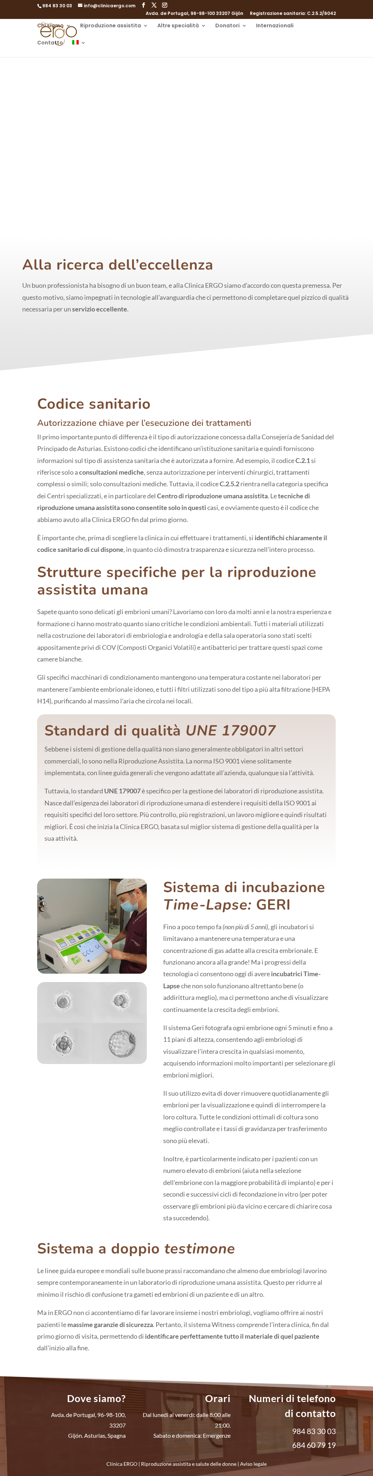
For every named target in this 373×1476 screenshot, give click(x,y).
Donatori (227, 26)
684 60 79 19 (314, 1444)
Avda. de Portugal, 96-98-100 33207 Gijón (194, 13)
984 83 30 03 (57, 6)
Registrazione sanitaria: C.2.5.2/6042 (293, 13)
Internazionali (275, 26)
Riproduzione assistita (110, 26)
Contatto (50, 43)
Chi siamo (50, 26)
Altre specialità (178, 26)
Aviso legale (253, 1464)
